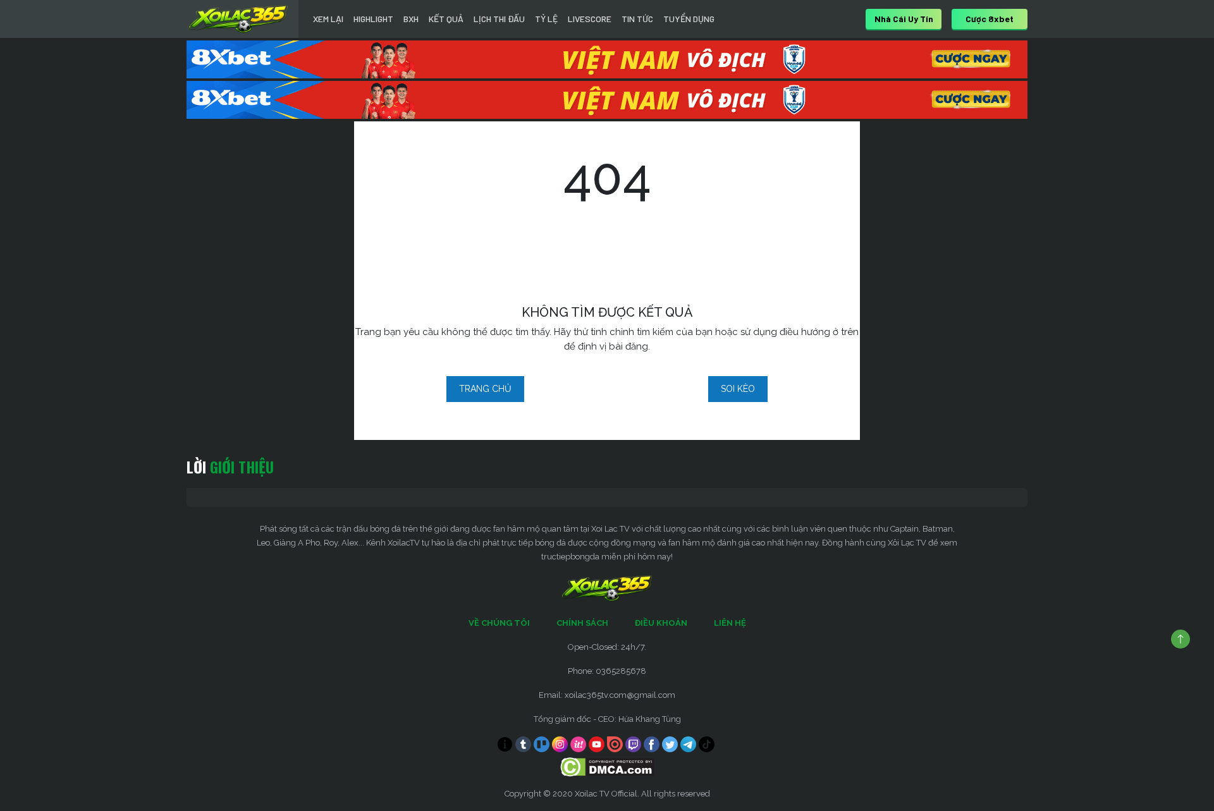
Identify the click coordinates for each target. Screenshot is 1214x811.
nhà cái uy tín (903, 18)
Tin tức (637, 18)
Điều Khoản (661, 623)
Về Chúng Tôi (499, 623)
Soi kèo (738, 389)
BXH (411, 18)
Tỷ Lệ (546, 18)
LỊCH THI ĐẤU (499, 18)
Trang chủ (485, 389)
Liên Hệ (730, 623)
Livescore (589, 18)
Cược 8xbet (990, 18)
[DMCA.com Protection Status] (607, 766)
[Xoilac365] (238, 19)
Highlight (373, 18)
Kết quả (446, 18)
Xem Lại (328, 18)
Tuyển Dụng (688, 18)
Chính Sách (582, 623)
